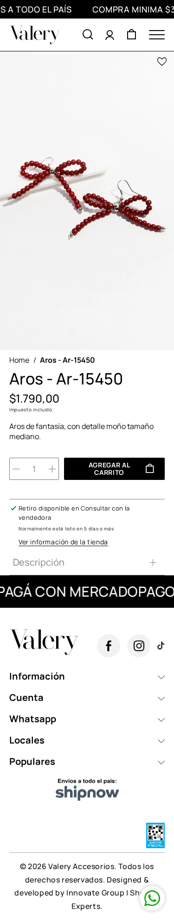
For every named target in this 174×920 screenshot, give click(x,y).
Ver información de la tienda (63, 541)
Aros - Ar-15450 (67, 360)
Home (19, 360)
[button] (88, 35)
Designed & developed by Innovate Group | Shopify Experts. (86, 893)
